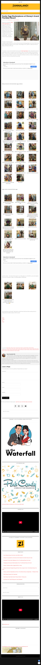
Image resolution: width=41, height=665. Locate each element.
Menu (21, 2)
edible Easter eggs (21, 349)
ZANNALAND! (20, 5)
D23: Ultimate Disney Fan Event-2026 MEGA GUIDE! (13, 555)
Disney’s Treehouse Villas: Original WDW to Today (13, 565)
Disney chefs (13, 348)
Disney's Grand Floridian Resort (12, 349)
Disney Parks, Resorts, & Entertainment (22, 347)
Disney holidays (29, 348)
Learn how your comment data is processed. (24, 401)
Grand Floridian (27, 349)
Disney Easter (18, 348)
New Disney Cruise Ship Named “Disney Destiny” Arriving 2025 (15, 576)
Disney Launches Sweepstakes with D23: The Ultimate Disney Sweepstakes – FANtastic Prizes (21, 571)
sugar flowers (16, 350)
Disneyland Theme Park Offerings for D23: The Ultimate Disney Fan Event (17, 560)
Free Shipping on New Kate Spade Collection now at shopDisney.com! (15, 646)
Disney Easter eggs (24, 348)
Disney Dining (8, 347)
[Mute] (36, 531)
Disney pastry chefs (35, 348)
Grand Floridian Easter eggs (9, 350)
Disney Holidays (13, 347)
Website (3, 392)
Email (3, 387)
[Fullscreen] (37, 531)
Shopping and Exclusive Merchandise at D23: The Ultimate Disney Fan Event (18, 562)
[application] (20, 522)
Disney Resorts (31, 347)
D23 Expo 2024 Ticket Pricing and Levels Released (13, 579)
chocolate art (8, 348)
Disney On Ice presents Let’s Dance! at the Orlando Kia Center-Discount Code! (18, 557)
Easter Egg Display (24, 50)
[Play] (3, 531)
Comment (4, 371)
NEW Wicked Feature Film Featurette (10, 574)
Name (3, 382)
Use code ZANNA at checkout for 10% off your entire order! (13, 504)
